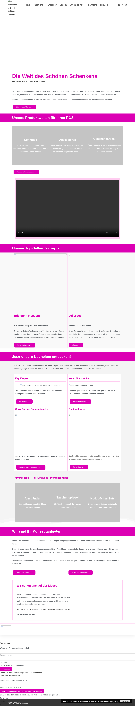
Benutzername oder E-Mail (10, 687)
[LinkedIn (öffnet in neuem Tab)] (126, 5)
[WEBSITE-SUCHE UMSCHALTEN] (111, 5)
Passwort (3, 662)
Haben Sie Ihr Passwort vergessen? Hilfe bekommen (21, 673)
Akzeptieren (125, 701)
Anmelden (6, 669)
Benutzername (6, 655)
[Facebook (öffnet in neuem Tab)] (119, 5)
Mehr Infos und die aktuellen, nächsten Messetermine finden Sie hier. (44, 609)
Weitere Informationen (112, 701)
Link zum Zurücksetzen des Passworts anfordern (22, 691)
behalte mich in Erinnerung (13, 665)
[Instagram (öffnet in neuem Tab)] (122, 5)
